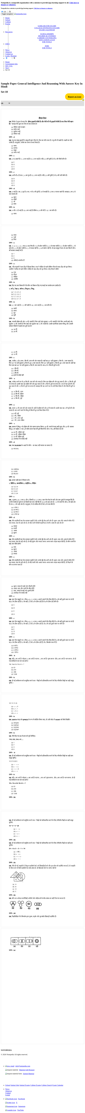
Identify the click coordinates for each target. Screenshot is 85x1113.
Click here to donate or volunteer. (43, 8)
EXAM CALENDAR (47, 30)
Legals (7, 1095)
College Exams (35, 1085)
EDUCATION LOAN (47, 40)
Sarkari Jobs (15, 1085)
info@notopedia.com (22, 1066)
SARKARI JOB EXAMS (47, 26)
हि (10, 12)
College (8, 22)
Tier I (7, 68)
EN (5, 12)
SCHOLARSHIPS (47, 34)
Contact (8, 1093)
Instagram (21, 1106)
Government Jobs (11, 64)
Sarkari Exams (25, 1085)
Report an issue (74, 97)
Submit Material (28, 1074)
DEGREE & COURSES (47, 36)
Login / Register (11, 56)
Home (7, 18)
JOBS (47, 46)
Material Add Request (26, 1070)
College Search (46, 1085)
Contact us (9, 54)
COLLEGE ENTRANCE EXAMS (47, 28)
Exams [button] (7, 24)
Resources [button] (9, 32)
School (7, 20)
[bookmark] (83, 100)
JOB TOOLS (47, 42)
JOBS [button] (7, 44)
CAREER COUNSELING (47, 38)
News (7, 50)
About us (8, 52)
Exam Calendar (57, 1085)
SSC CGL (9, 66)
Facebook (21, 1099)
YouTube (20, 1110)
